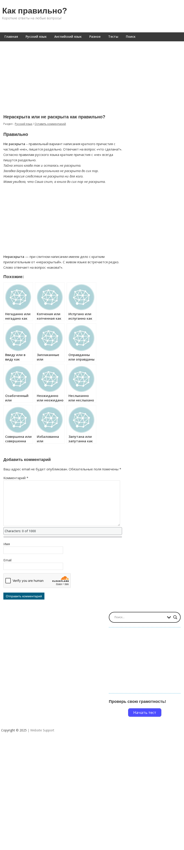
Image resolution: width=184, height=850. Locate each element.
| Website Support (41, 730)
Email (7, 560)
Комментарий (15, 478)
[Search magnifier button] (175, 617)
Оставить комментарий (50, 124)
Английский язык (68, 36)
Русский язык (36, 36)
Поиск (131, 36)
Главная (11, 36)
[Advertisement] (92, 74)
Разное (95, 36)
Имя (6, 544)
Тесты (113, 36)
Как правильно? (34, 10)
